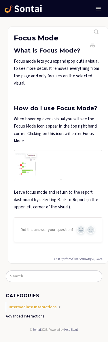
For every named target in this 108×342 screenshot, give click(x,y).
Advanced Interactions (25, 316)
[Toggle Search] (96, 29)
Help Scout (71, 330)
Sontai (37, 330)
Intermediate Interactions (33, 307)
